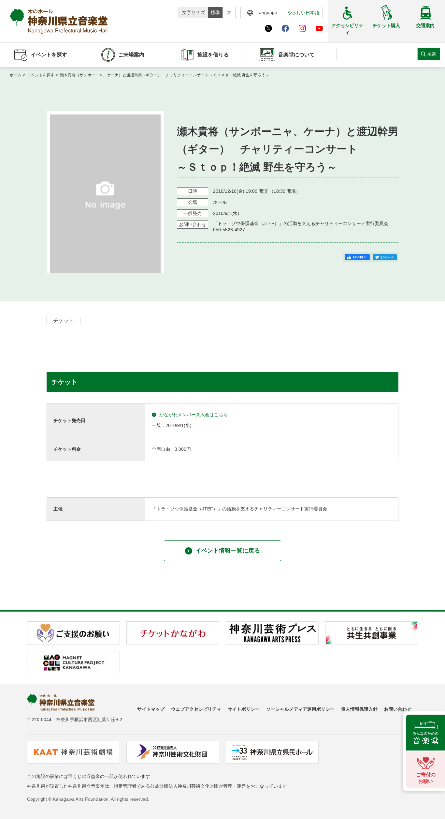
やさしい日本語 (303, 12)
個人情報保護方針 (359, 709)
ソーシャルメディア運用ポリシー (300, 709)
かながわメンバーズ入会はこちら (193, 414)
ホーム (16, 75)
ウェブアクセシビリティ (196, 709)
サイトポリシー (244, 709)
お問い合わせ (397, 709)
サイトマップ (151, 709)
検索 (431, 54)
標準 (215, 12)
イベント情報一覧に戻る (227, 550)
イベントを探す (40, 75)
